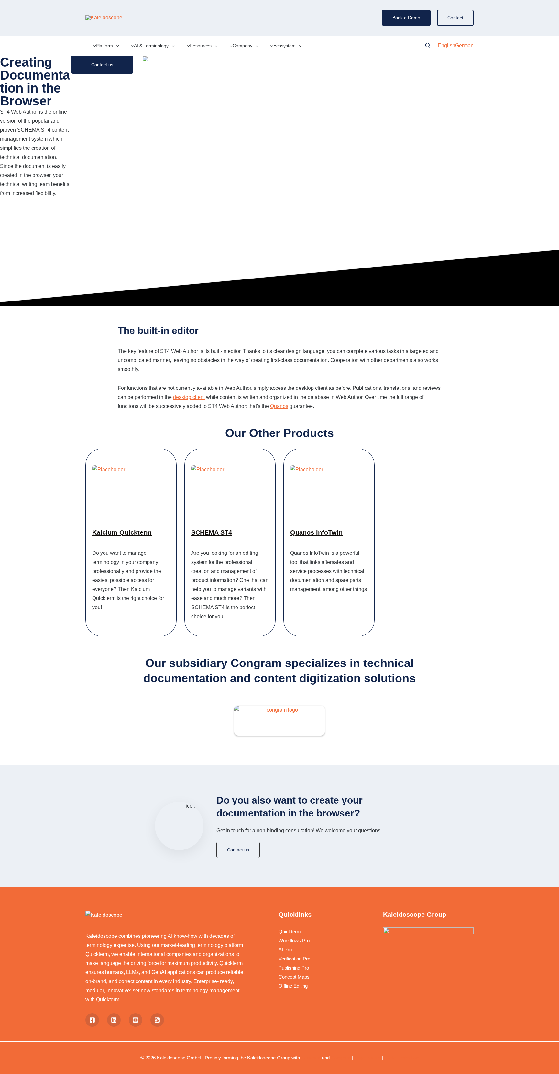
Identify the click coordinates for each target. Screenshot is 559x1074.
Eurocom (311, 1057)
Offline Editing (293, 986)
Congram (341, 1057)
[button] (406, 18)
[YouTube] (135, 1020)
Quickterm (290, 931)
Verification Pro (294, 958)
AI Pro (285, 949)
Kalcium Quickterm (122, 532)
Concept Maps (294, 977)
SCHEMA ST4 (211, 532)
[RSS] (157, 1020)
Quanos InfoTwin (316, 532)
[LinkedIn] (114, 1020)
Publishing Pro (294, 967)
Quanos (279, 406)
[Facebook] (92, 1020)
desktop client (189, 397)
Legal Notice (368, 1057)
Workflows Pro (294, 940)
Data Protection (402, 1057)
